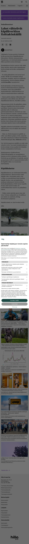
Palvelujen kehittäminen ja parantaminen (11, 272)
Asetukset (15, 304)
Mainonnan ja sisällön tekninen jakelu (10, 288)
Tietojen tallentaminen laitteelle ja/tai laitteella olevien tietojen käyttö (12, 265)
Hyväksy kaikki (14, 300)
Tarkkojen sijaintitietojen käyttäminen (10, 277)
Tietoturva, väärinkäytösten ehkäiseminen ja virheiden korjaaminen (11, 285)
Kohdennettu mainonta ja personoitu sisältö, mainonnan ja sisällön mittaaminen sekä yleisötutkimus (11, 269)
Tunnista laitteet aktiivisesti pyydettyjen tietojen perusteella (12, 279)
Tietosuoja (14, 307)
